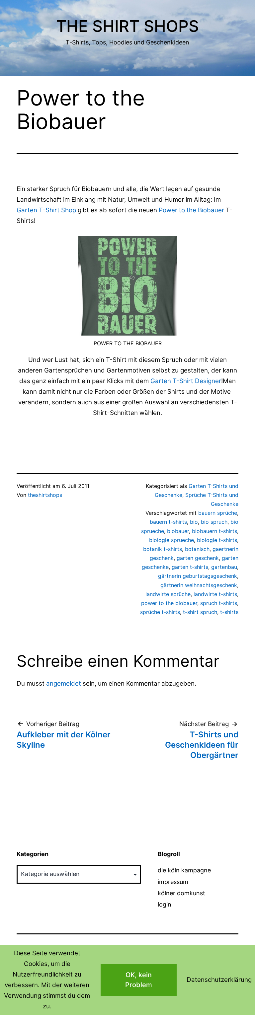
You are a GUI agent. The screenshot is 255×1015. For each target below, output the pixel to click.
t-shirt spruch (200, 612)
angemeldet (63, 683)
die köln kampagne (184, 870)
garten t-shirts (190, 567)
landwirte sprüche (168, 594)
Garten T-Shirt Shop (46, 210)
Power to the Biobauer (191, 210)
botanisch (197, 549)
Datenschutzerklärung (219, 979)
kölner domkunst (181, 893)
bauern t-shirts (168, 521)
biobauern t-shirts (214, 531)
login (164, 904)
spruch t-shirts (218, 603)
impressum (173, 881)
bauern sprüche (217, 512)
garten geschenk (198, 558)
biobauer (178, 531)
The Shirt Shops (127, 26)
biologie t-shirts (217, 540)
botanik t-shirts (162, 549)
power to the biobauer (169, 603)
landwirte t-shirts (215, 594)
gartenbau (224, 567)
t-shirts (229, 612)
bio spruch (214, 521)
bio (194, 521)
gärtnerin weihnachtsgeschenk (198, 585)
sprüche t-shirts (160, 612)
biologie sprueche (171, 540)
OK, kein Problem (138, 980)
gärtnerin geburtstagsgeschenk (197, 576)
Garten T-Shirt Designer (185, 381)
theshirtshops (45, 495)
